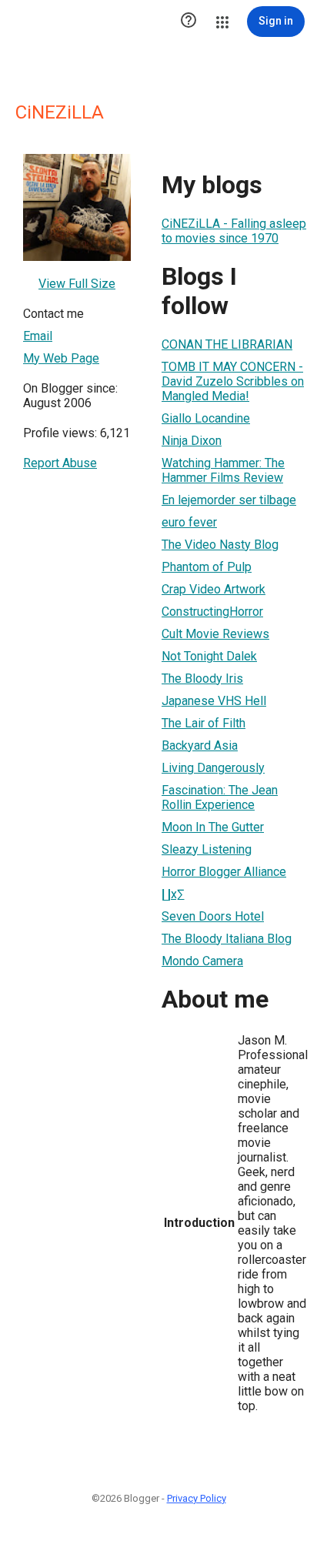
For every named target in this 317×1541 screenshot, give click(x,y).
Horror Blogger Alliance (224, 871)
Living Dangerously (213, 767)
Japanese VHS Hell (214, 701)
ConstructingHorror (212, 611)
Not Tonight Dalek (209, 656)
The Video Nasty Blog (220, 544)
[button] (188, 21)
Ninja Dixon (192, 440)
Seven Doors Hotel (213, 916)
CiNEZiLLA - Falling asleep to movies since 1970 (234, 231)
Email (37, 336)
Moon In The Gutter (213, 827)
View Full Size (76, 283)
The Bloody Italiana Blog (227, 938)
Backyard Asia (200, 745)
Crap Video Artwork (213, 589)
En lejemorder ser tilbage (229, 500)
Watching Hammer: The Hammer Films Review (223, 470)
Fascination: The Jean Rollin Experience (220, 797)
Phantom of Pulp (207, 567)
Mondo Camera (202, 961)
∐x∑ (173, 894)
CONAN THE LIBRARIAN (227, 344)
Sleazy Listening (207, 849)
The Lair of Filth (203, 723)
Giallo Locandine (206, 418)
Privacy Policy (196, 1498)
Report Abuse (60, 463)
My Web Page (61, 358)
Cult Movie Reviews (215, 634)
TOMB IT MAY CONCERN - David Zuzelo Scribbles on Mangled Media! (233, 381)
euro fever (189, 522)
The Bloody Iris (202, 678)
